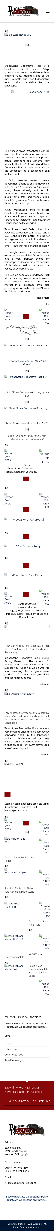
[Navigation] (48, 11)
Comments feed (13, 1054)
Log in (7, 1043)
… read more (43, 684)
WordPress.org (12, 1060)
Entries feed (11, 1049)
